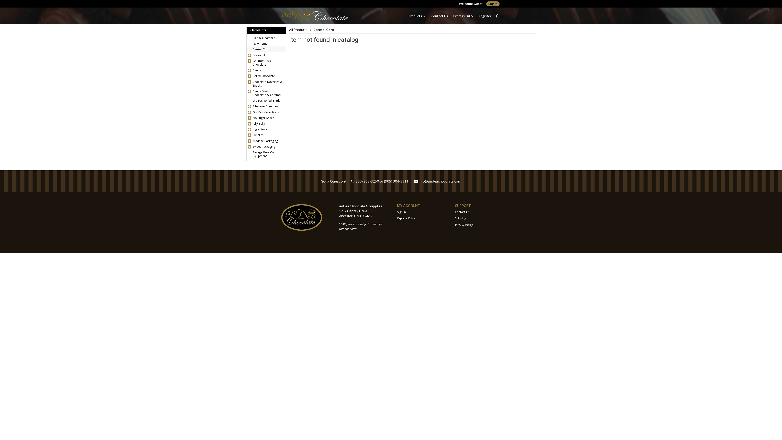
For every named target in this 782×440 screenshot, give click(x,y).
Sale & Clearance (264, 38)
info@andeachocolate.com (439, 181)
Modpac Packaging (265, 141)
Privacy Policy (464, 225)
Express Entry (463, 16)
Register (485, 16)
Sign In (401, 212)
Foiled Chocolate (264, 76)
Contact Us (439, 16)
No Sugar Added (263, 118)
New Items (260, 43)
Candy (257, 70)
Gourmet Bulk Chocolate (262, 62)
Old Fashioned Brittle (266, 100)
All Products (298, 30)
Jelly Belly (259, 123)
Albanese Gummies (265, 106)
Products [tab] (259, 30)
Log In (493, 4)
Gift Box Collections (266, 112)
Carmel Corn (261, 49)
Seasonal (259, 55)
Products (415, 16)
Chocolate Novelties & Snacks (267, 83)
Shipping (460, 218)
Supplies (258, 135)
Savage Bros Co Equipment (263, 154)
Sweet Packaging (264, 146)
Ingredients (260, 129)
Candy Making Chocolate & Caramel (267, 93)
